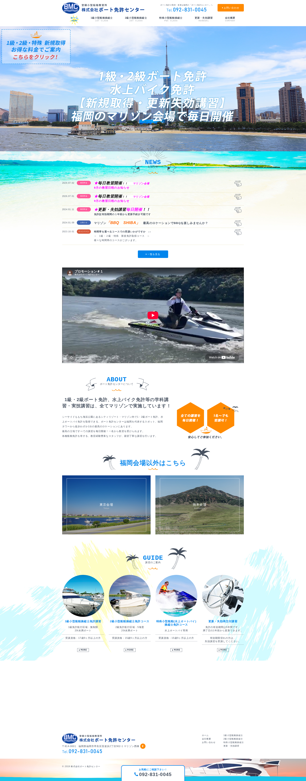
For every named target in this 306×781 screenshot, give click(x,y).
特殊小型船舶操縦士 (170, 19)
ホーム (74, 19)
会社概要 (230, 19)
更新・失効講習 (204, 19)
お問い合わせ (208, 742)
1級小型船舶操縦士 (102, 19)
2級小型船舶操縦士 (136, 19)
